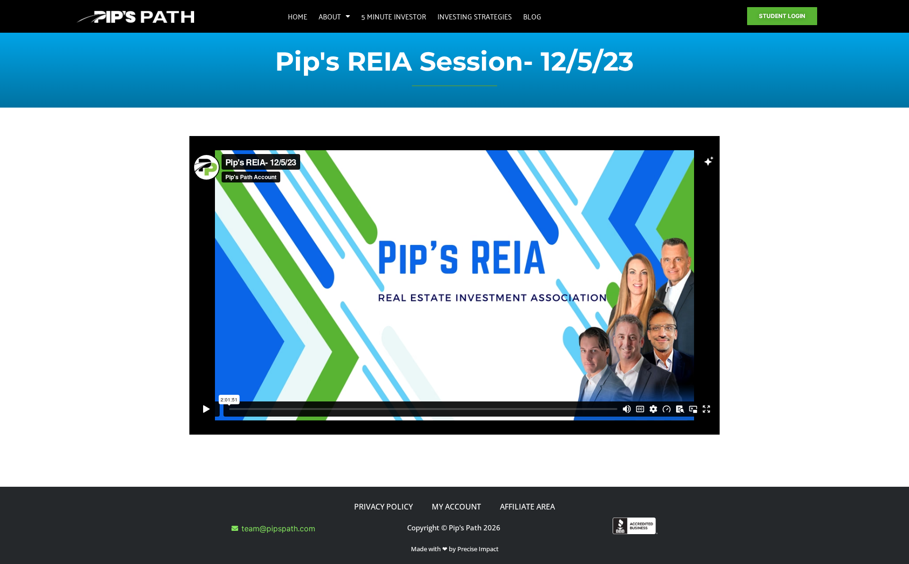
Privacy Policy (383, 506)
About (330, 16)
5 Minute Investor (393, 16)
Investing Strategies (474, 16)
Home (297, 16)
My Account (456, 506)
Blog (532, 16)
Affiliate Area (527, 506)
